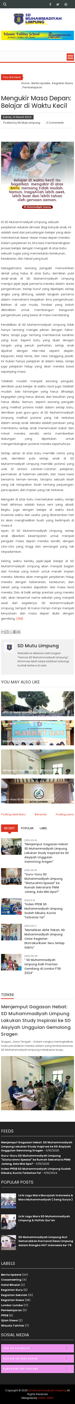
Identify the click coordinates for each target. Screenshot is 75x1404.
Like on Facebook (16, 1348)
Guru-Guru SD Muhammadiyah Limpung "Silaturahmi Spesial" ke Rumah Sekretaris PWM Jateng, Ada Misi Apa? (35, 1160)
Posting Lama (65, 814)
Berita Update (11, 1275)
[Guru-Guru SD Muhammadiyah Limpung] (11, 876)
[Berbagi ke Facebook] (15, 632)
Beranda (41, 814)
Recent (9, 828)
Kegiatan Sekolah (14, 1295)
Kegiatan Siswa (12, 1300)
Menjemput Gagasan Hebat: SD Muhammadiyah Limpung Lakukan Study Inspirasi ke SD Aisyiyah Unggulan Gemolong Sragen (36, 1020)
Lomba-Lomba (12, 1305)
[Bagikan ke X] (11, 632)
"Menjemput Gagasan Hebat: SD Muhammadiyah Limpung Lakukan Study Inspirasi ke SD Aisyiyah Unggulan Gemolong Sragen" (46, 853)
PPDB (4, 1315)
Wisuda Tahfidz (12, 1326)
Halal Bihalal (10, 1285)
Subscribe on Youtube (20, 1368)
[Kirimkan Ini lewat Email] (3, 632)
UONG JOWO (46, 1398)
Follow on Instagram (20, 1358)
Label (43, 828)
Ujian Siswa (9, 1320)
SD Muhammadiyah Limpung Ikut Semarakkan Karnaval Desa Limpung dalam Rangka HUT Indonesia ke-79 (45, 1241)
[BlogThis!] (7, 632)
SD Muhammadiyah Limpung (47, 1390)
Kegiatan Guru (12, 1290)
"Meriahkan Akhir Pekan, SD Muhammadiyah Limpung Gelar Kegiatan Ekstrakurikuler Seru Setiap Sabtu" (44, 939)
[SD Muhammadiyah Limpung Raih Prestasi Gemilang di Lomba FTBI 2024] (11, 962)
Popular (27, 828)
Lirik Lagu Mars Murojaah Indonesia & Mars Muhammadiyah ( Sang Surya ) (45, 1197)
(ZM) (19, 619)
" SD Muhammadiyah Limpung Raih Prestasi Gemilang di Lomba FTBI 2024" (42, 966)
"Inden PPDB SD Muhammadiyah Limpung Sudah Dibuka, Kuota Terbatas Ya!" (43, 910)
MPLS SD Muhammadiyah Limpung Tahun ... (30, 712)
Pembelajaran (11, 1310)
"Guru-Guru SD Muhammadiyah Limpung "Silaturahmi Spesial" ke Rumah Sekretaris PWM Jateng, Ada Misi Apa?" (43, 883)
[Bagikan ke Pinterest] (19, 632)
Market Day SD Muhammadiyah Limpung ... (30, 741)
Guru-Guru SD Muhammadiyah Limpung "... (30, 799)
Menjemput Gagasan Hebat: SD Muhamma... (31, 770)
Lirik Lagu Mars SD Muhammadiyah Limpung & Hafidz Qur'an (44, 1218)
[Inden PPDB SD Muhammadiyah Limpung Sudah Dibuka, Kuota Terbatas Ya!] (11, 906)
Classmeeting (11, 1280)
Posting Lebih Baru (13, 814)
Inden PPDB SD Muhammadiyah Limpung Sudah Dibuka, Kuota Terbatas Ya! (36, 1171)
